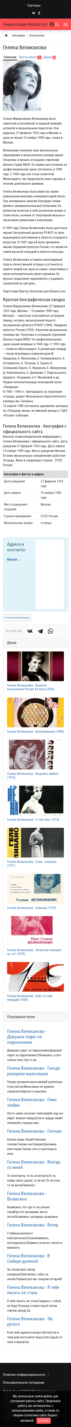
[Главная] (6, 35)
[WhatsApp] (50, 631)
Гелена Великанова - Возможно (26, 1196)
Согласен (43, 1420)
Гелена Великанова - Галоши (34, 1131)
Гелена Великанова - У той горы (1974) (33, 819)
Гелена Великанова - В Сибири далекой (28, 1258)
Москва (12, 559)
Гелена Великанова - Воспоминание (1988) (35, 731)
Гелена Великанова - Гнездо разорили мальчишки (33, 1071)
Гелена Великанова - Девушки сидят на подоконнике (26, 1037)
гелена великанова (18, 617)
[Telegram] (40, 631)
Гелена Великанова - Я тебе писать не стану (33, 1290)
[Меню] (66, 24)
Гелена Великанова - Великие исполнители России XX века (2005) (30, 687)
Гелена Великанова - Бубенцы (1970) (31, 908)
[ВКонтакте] (30, 631)
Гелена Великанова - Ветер (32, 1225)
